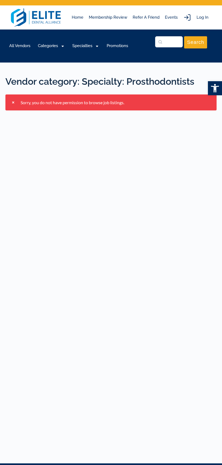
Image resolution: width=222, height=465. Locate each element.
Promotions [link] (117, 45)
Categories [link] (48, 45)
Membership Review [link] (108, 17)
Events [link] (171, 17)
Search (195, 42)
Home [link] (77, 17)
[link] (215, 88)
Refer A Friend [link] (146, 17)
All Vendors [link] (19, 45)
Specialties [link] (82, 45)
